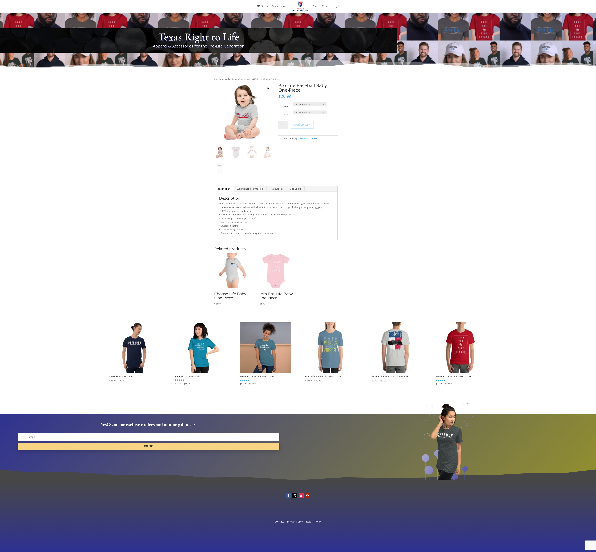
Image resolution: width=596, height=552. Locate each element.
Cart (316, 6)
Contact (279, 521)
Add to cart (302, 124)
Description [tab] (223, 188)
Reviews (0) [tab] (276, 188)
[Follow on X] (294, 495)
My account (280, 6)
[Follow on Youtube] (307, 495)
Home (217, 79)
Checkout (328, 6)
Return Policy (313, 521)
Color (286, 106)
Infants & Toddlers (239, 79)
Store (265, 6)
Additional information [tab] (250, 188)
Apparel (225, 79)
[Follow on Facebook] (288, 495)
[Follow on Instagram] (301, 495)
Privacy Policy (295, 521)
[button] (268, 88)
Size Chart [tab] (295, 188)
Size (286, 114)
